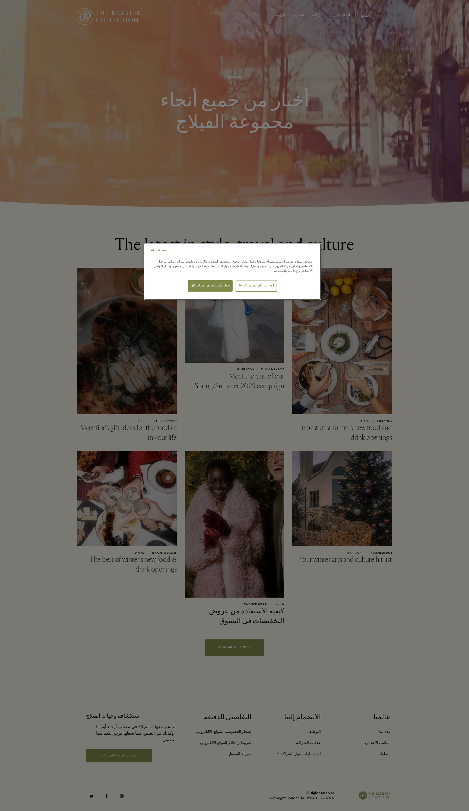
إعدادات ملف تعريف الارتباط (256, 285)
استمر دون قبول (158, 249)
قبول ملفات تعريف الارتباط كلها (210, 285)
